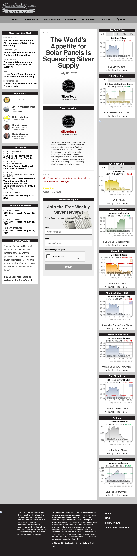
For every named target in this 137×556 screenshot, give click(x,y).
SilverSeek (68, 96)
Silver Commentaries (12, 151)
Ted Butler (19, 256)
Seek (122, 19)
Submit (68, 267)
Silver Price (71, 19)
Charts (119, 408)
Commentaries (31, 19)
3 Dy (117, 34)
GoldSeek (106, 19)
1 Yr (131, 34)
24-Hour (117, 70)
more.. (126, 70)
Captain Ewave (19, 124)
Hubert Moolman (20, 117)
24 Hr (102, 34)
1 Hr (110, 34)
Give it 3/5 (48, 188)
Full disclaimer (91, 536)
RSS (107, 518)
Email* (47, 227)
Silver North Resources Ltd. (23, 108)
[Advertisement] (117, 142)
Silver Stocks (88, 19)
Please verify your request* (55, 249)
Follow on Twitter (113, 522)
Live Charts (116, 66)
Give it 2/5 (46, 188)
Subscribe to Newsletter (117, 527)
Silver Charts (117, 325)
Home (15, 19)
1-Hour (108, 70)
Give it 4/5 (50, 188)
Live (108, 408)
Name (47, 238)
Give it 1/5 (44, 188)
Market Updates (52, 19)
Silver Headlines (10, 153)
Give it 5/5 (53, 188)
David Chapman (20, 133)
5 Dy (124, 34)
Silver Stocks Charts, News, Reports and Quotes (18, 175)
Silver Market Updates (12, 163)
